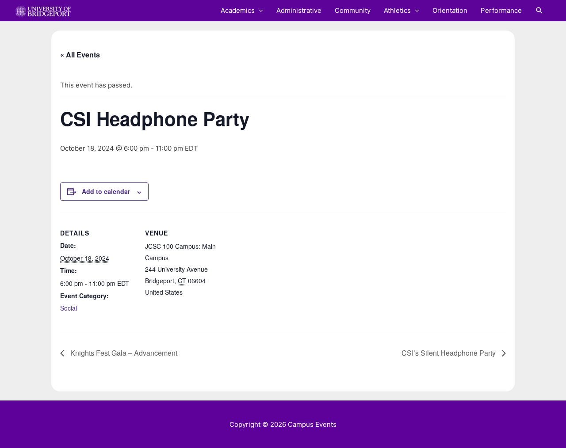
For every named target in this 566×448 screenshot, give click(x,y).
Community (353, 10)
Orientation (449, 10)
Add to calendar (106, 191)
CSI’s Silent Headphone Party (449, 353)
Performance (501, 10)
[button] (539, 10)
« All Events (80, 54)
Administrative (298, 10)
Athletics (397, 10)
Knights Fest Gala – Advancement (123, 353)
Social (68, 308)
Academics (238, 10)
